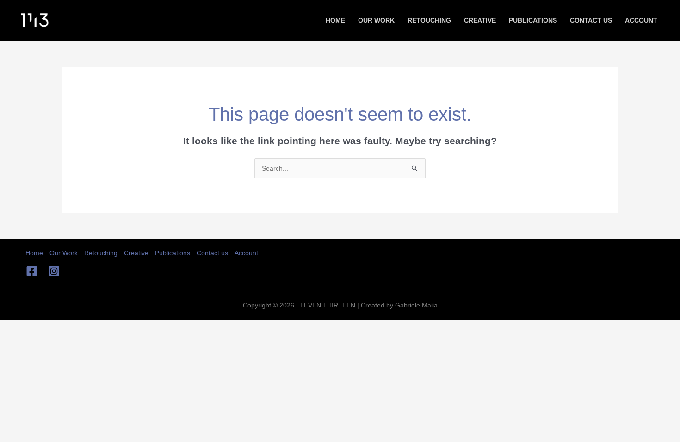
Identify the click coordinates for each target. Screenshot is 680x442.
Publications (533, 20)
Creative (480, 20)
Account (641, 20)
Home (335, 20)
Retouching (429, 20)
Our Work (376, 20)
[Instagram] (53, 271)
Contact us (591, 20)
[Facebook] (31, 271)
